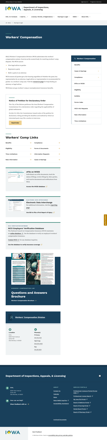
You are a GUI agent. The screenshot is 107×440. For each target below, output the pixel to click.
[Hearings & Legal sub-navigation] (69, 16)
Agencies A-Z (84, 1)
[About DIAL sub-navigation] (90, 16)
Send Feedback (37, 432)
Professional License (82, 396)
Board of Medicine (81, 402)
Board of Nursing (80, 406)
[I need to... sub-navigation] (27, 16)
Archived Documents (60, 419)
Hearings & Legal (18, 22)
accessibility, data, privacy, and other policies (60, 435)
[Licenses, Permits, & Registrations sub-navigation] (54, 16)
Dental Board (79, 409)
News (55, 397)
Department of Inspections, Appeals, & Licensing (36, 8)
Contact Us (57, 391)
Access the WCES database (35, 186)
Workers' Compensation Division (30, 317)
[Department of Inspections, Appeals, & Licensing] (13, 8)
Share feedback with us (18, 404)
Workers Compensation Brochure (22, 300)
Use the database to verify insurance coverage (24, 244)
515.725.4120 (38, 337)
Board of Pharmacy (81, 412)
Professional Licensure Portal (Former (85, 392)
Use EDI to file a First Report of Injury (39, 212)
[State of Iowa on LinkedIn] (99, 377)
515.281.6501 (38, 349)
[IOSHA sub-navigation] (78, 16)
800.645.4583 (38, 343)
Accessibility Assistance (61, 403)
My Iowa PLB (79, 399)
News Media (60, 400)
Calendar (56, 394)
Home (9, 22)
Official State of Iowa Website (14, 1)
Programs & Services (95, 1)
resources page (38, 82)
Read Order (15, 123)
